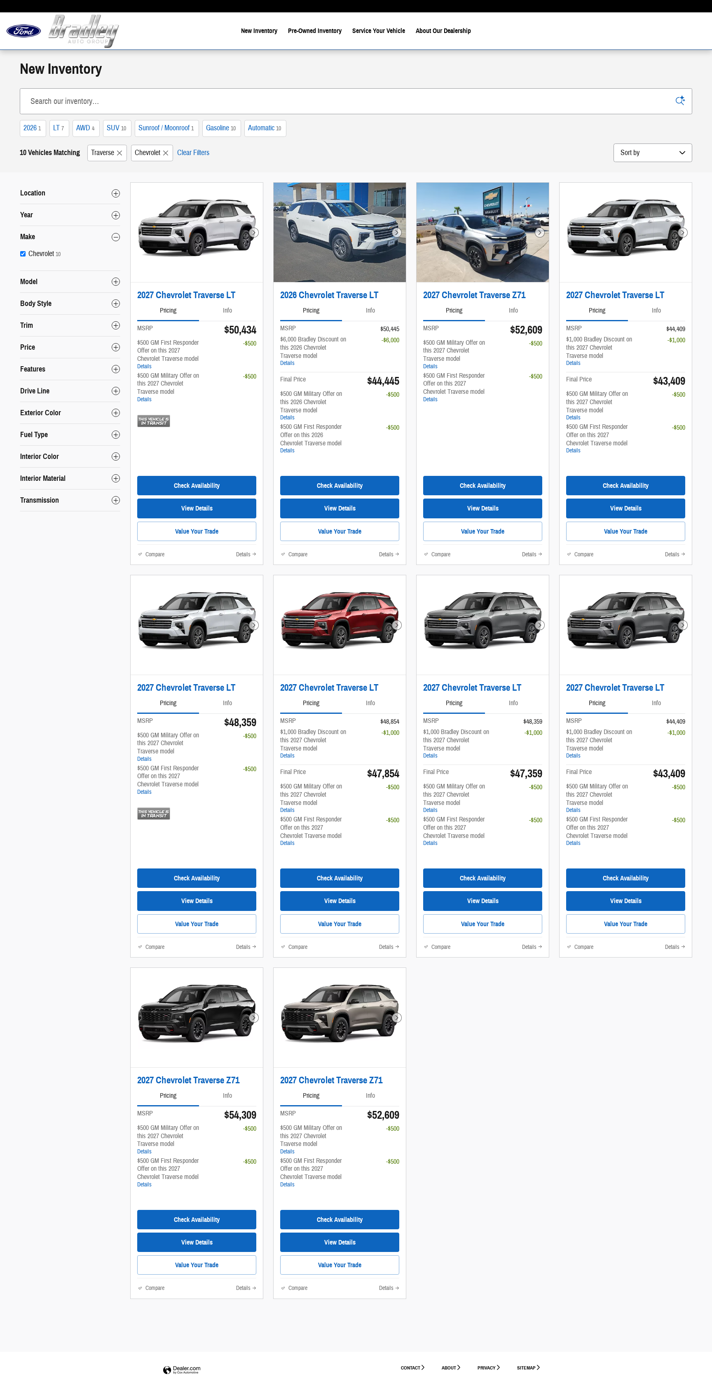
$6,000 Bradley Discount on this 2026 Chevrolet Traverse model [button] (313, 351)
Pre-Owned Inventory (315, 31)
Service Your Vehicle (378, 31)
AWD (85, 128)
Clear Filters (193, 153)
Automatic (264, 128)
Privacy (487, 1368)
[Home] (23, 31)
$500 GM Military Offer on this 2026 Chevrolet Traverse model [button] (311, 405)
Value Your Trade (196, 531)
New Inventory (259, 31)
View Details (197, 508)
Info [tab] (227, 310)
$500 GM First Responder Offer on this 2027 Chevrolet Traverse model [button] (168, 354)
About (449, 1368)
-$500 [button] (249, 343)
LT (58, 128)
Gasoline (221, 128)
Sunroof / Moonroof (166, 128)
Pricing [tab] (168, 310)
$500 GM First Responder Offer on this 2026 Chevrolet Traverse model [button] (311, 438)
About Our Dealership (443, 31)
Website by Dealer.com (181, 1370)
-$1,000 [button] (676, 340)
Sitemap (526, 1368)
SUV (116, 128)
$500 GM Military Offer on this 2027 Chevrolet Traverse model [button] (168, 387)
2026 (32, 128)
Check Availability (197, 485)
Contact (410, 1368)
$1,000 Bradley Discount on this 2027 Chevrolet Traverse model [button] (599, 351)
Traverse (102, 153)
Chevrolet (147, 153)
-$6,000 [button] (390, 340)
